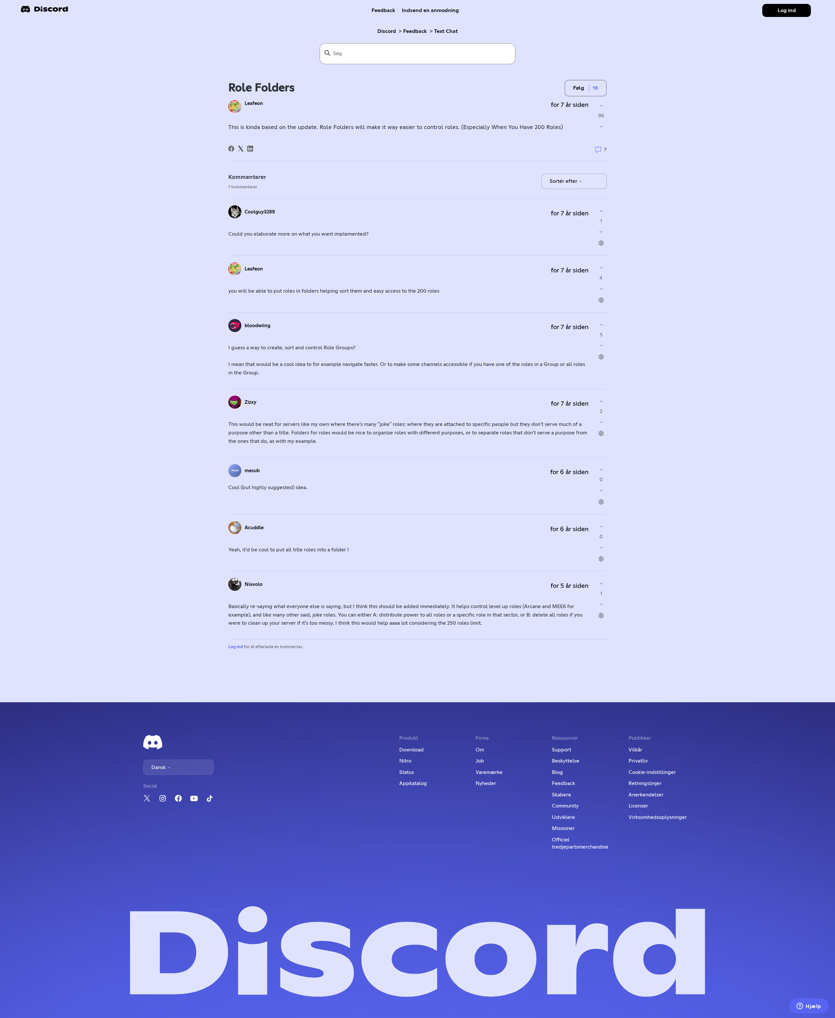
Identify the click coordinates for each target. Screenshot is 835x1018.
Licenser (638, 805)
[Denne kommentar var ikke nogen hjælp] (601, 232)
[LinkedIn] (250, 149)
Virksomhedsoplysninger (658, 817)
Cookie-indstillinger (652, 772)
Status (406, 772)
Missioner (563, 828)
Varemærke (489, 772)
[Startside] (44, 11)
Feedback (383, 10)
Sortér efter (564, 181)
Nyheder (486, 783)
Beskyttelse (565, 761)
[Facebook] (231, 149)
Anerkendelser (646, 794)
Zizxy (250, 402)
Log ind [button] (787, 10)
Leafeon (254, 103)
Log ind (235, 647)
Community (565, 805)
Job (480, 761)
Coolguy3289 (260, 212)
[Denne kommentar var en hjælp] (601, 211)
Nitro (405, 761)
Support (561, 749)
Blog (557, 772)
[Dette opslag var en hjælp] (601, 105)
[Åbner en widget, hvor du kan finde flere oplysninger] (808, 1006)
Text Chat (446, 31)
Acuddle (254, 527)
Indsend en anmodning (430, 10)
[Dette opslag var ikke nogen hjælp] (601, 126)
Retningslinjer (645, 783)
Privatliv (638, 761)
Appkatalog (413, 783)
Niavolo (254, 584)
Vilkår (635, 749)
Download (411, 749)
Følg (578, 88)
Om (480, 749)
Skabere (561, 794)
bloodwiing (257, 325)
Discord (386, 31)
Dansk (159, 767)
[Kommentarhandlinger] (601, 243)
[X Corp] (241, 149)
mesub (252, 470)
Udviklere (563, 817)
